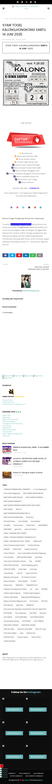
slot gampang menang (11, 621)
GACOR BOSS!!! (43, 525)
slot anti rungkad (8, 421)
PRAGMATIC (19, 585)
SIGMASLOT (6, 428)
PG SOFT (33, 581)
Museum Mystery (9, 581)
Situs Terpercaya (20, 613)
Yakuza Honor (36, 637)
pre (31, 589)
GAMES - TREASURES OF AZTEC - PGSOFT (17, 541)
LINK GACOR (7, 432)
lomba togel (22, 569)
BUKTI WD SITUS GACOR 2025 (13, 517)
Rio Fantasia (34, 601)
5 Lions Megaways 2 (40, 489)
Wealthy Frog (30, 633)
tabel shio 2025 (9, 629)
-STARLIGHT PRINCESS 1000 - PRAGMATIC (17, 489)
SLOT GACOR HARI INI (37, 617)
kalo (30, 561)
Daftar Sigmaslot (16, 776)
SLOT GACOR (8, 617)
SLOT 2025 (32, 613)
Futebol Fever (30, 525)
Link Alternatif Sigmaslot (34, 776)
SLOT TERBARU (38, 621)
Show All (6, 436)
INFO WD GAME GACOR (24, 557)
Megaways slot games (11, 577)
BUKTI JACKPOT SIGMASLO (34, 497)
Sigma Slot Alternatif (10, 419)
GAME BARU (7, 529)
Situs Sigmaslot (24, 773)
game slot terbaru (31, 529)
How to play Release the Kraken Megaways (32, 553)
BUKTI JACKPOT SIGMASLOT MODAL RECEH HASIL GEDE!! (22, 505)
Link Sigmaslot (38, 773)
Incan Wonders (9, 557)
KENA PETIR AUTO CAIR (11, 565)
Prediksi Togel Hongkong (12, 593)
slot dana (43, 613)
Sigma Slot (6, 415)
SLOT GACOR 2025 (21, 617)
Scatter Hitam (7, 400)
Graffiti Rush (17, 549)
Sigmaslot (6, 417)
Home (6, 18)
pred (36, 589)
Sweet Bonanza (8, 402)
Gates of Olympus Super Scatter (27, 472)
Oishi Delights (23, 581)
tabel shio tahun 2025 (24, 629)
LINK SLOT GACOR (9, 569)
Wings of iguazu (22, 637)
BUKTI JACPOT (8, 509)
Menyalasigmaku (8, 39)
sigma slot (19, 605)
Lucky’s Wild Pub (31, 573)
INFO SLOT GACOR (9, 430)
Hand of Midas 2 (9, 553)
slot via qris (6, 426)
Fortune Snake (18, 525)
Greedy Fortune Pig (31, 549)
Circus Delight (23, 521)
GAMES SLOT (37, 541)
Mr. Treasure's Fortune (29, 577)
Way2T (26, 780)
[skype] (35, 2)
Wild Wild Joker (9, 637)
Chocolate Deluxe (9, 521)
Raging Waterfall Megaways (30, 597)
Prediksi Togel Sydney (11, 597)
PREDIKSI (44, 589)
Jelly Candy (38, 557)
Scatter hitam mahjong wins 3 (13, 404)
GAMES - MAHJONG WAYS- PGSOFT (15, 533)
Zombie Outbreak (9, 641)
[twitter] (22, 2)
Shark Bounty (8, 605)
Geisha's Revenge (33, 545)
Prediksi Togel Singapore (31, 593)
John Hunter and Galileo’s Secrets (15, 561)
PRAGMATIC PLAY (31, 585)
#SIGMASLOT (14, 709)
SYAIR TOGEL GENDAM (11, 625)
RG (42, 780)
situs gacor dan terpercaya (12, 423)
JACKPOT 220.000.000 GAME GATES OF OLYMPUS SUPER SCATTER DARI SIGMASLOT (29, 461)
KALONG (38, 561)
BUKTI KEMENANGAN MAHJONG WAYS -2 (17, 513)
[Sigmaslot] (7, 376)
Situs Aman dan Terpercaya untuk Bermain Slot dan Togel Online (25, 609)
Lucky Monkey (8, 573)
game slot (18, 529)
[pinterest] (30, 2)
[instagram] (26, 2)
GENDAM (7, 549)
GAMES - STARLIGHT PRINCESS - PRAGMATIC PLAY (20, 537)
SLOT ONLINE (26, 621)
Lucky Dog (33, 569)
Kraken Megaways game (30, 565)
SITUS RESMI (8, 613)
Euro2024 (7, 525)
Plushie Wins (8, 585)
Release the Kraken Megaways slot (15, 601)
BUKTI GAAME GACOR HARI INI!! (33, 493)
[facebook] (17, 2)
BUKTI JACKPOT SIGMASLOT (12, 501)
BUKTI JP (19, 509)
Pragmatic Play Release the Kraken (15, 589)
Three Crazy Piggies (10, 633)
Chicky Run (29, 517)
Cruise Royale (35, 521)
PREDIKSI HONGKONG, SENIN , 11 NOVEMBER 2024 (31, 448)
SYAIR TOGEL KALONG (28, 625)
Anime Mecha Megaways (12, 493)
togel (21, 633)
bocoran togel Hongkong (21, 224)
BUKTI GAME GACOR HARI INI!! (13, 497)
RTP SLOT (44, 601)
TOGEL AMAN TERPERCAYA (12, 434)
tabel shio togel (40, 629)
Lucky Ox (19, 573)
